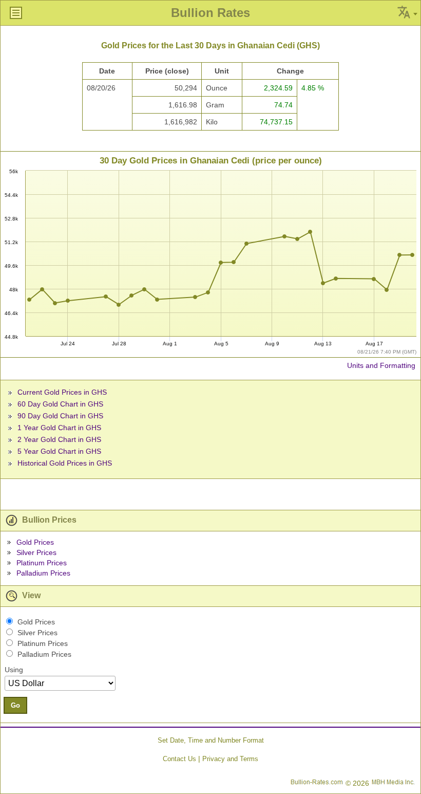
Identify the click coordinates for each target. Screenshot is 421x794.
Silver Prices (36, 552)
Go (15, 705)
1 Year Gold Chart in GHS (59, 427)
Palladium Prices (43, 573)
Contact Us (179, 759)
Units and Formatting (381, 365)
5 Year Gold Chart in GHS (59, 451)
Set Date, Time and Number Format (211, 740)
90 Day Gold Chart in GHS (60, 416)
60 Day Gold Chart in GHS (60, 404)
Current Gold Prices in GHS (62, 392)
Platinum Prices (41, 563)
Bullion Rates (210, 13)
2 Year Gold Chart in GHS (59, 439)
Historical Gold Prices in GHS (64, 463)
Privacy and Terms (230, 759)
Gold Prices (35, 542)
